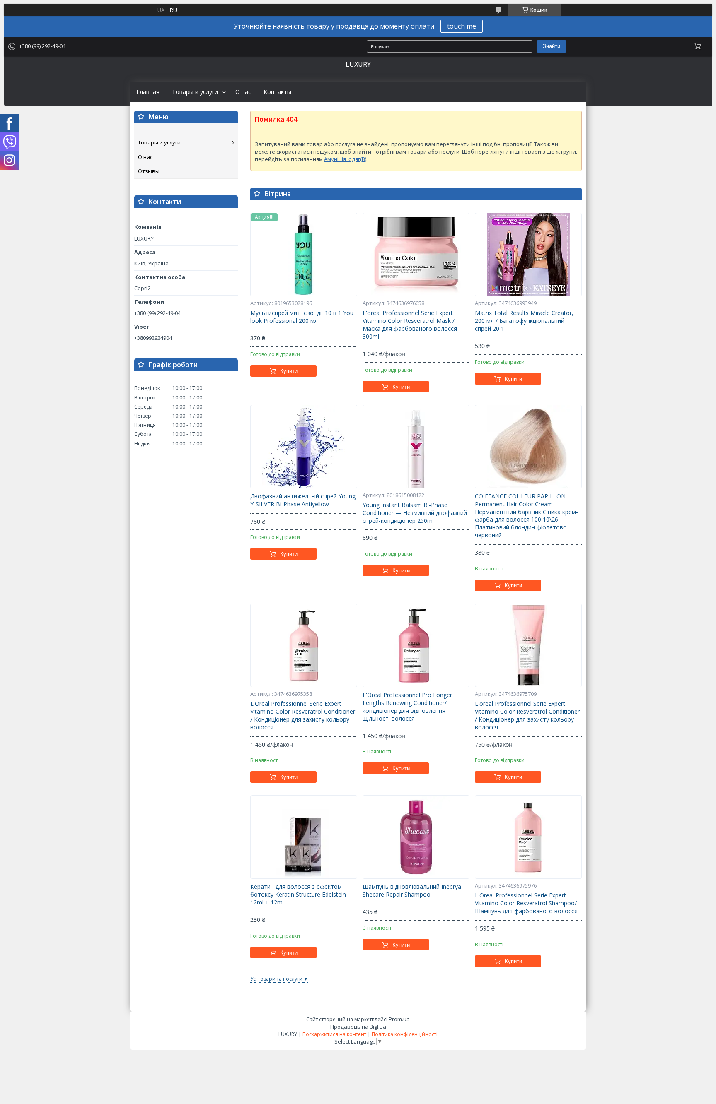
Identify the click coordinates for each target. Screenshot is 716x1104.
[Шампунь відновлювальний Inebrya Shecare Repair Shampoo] (416, 837)
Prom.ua (399, 1019)
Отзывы (149, 171)
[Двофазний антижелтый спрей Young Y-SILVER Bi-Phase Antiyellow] (303, 446)
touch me (461, 26)
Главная (148, 92)
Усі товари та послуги (276, 978)
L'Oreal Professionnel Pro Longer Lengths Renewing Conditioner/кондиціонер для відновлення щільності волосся (407, 706)
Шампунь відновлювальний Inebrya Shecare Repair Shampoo (412, 890)
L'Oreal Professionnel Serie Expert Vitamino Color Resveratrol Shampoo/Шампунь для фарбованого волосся (526, 903)
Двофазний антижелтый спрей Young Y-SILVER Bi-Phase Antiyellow (303, 500)
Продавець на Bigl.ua (358, 1026)
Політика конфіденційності (405, 1034)
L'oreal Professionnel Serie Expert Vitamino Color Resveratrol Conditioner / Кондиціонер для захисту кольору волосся (527, 715)
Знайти (551, 46)
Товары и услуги (195, 92)
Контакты (277, 92)
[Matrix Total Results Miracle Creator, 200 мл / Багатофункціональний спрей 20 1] (528, 254)
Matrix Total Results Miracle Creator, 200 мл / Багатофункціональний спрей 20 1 (524, 320)
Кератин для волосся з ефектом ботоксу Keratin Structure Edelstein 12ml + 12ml (298, 894)
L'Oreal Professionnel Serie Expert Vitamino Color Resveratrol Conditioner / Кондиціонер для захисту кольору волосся (302, 715)
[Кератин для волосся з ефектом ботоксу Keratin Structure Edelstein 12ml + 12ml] (303, 837)
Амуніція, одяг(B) (345, 159)
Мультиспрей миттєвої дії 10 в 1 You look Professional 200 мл (301, 317)
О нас (243, 92)
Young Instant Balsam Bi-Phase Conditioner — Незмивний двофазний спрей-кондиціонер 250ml (415, 512)
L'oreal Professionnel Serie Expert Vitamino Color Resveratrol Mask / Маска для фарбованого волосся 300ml (410, 324)
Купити (289, 371)
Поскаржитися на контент (334, 1034)
